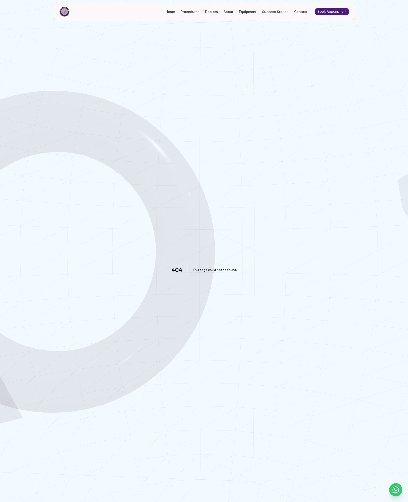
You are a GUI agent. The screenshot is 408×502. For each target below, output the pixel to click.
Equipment (247, 12)
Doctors (211, 12)
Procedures (190, 12)
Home (170, 12)
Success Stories (275, 12)
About (228, 12)
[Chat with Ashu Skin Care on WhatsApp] (395, 489)
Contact (300, 12)
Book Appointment (332, 11)
